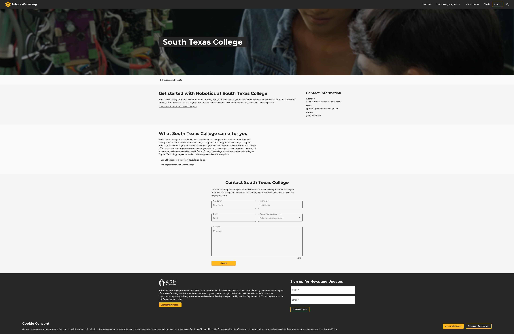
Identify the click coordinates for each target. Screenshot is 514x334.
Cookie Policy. (330, 329)
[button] (507, 4)
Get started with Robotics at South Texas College (213, 93)
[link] (184, 160)
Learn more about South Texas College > (177, 106)
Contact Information (323, 93)
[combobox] (280, 218)
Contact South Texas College (257, 182)
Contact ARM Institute (170, 305)
